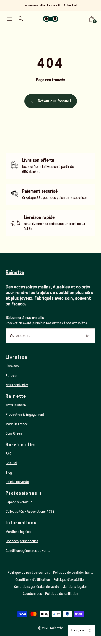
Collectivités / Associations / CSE (30, 511)
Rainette (56, 628)
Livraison (12, 366)
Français (77, 630)
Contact (11, 463)
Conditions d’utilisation (32, 579)
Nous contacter (17, 385)
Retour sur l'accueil (54, 101)
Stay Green (14, 433)
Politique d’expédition (69, 579)
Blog (9, 472)
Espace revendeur (19, 502)
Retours (11, 375)
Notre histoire (16, 405)
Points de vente (17, 482)
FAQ (9, 453)
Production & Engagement (25, 414)
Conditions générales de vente (28, 550)
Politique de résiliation (61, 593)
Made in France (17, 424)
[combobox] (81, 630)
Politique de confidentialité (73, 572)
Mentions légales (18, 531)
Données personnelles (22, 541)
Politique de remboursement (29, 572)
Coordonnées (32, 593)
